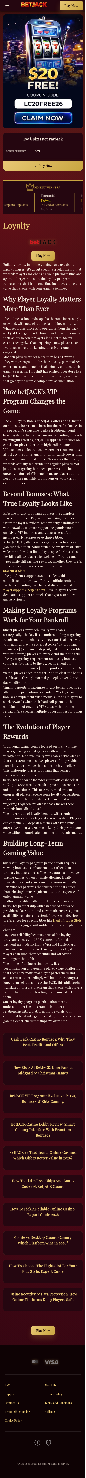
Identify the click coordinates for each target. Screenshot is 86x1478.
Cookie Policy (13, 1420)
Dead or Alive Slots (47, 205)
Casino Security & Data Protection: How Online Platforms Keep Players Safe (43, 1297)
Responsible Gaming (17, 1412)
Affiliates (50, 1412)
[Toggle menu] (7, 6)
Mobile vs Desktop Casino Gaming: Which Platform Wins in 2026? (42, 1240)
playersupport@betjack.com (24, 590)
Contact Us (12, 1403)
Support (10, 1394)
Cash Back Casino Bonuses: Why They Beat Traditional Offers (43, 1042)
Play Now (71, 5)
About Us (50, 1385)
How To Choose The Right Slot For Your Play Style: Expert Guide (43, 1268)
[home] (35, 8)
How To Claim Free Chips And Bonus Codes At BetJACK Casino (43, 1183)
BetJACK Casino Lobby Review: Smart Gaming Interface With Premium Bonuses (43, 1130)
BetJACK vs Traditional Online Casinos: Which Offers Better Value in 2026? (43, 1155)
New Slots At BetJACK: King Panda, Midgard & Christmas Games (43, 1070)
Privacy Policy (53, 1394)
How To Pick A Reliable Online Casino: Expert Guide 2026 (43, 1212)
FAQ (7, 1385)
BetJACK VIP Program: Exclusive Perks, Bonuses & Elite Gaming (43, 1098)
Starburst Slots (14, 571)
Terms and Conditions (58, 1403)
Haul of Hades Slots (67, 920)
